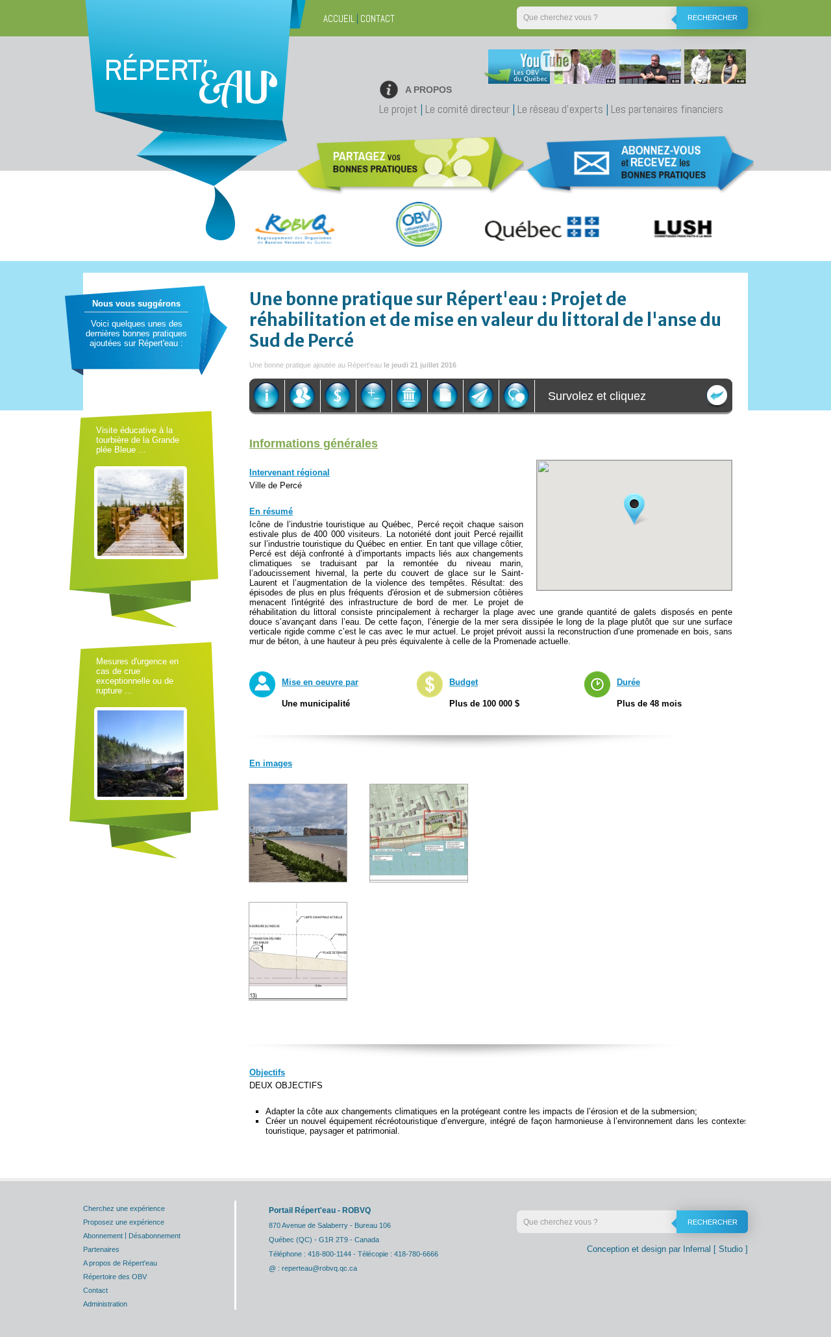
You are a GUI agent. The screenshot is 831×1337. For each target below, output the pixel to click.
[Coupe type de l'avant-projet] (298, 950)
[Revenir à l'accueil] (191, 94)
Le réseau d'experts (560, 108)
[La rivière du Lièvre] (140, 753)
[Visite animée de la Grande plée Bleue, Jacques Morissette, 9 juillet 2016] (140, 512)
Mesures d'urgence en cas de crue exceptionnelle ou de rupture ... (137, 675)
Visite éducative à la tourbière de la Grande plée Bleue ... (137, 440)
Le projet (398, 108)
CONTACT (377, 18)
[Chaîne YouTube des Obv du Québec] (613, 70)
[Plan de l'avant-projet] (418, 832)
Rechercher (713, 17)
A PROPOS (428, 89)
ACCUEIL (338, 18)
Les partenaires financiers (667, 108)
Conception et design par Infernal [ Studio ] (667, 1249)
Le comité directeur (467, 108)
